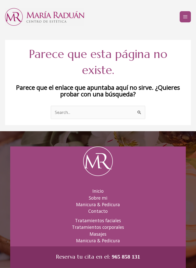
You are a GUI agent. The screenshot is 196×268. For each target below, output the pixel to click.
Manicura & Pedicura (98, 204)
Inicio (98, 191)
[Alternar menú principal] (185, 16)
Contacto (98, 211)
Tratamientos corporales (98, 227)
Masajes (98, 234)
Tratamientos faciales (98, 220)
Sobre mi (98, 198)
